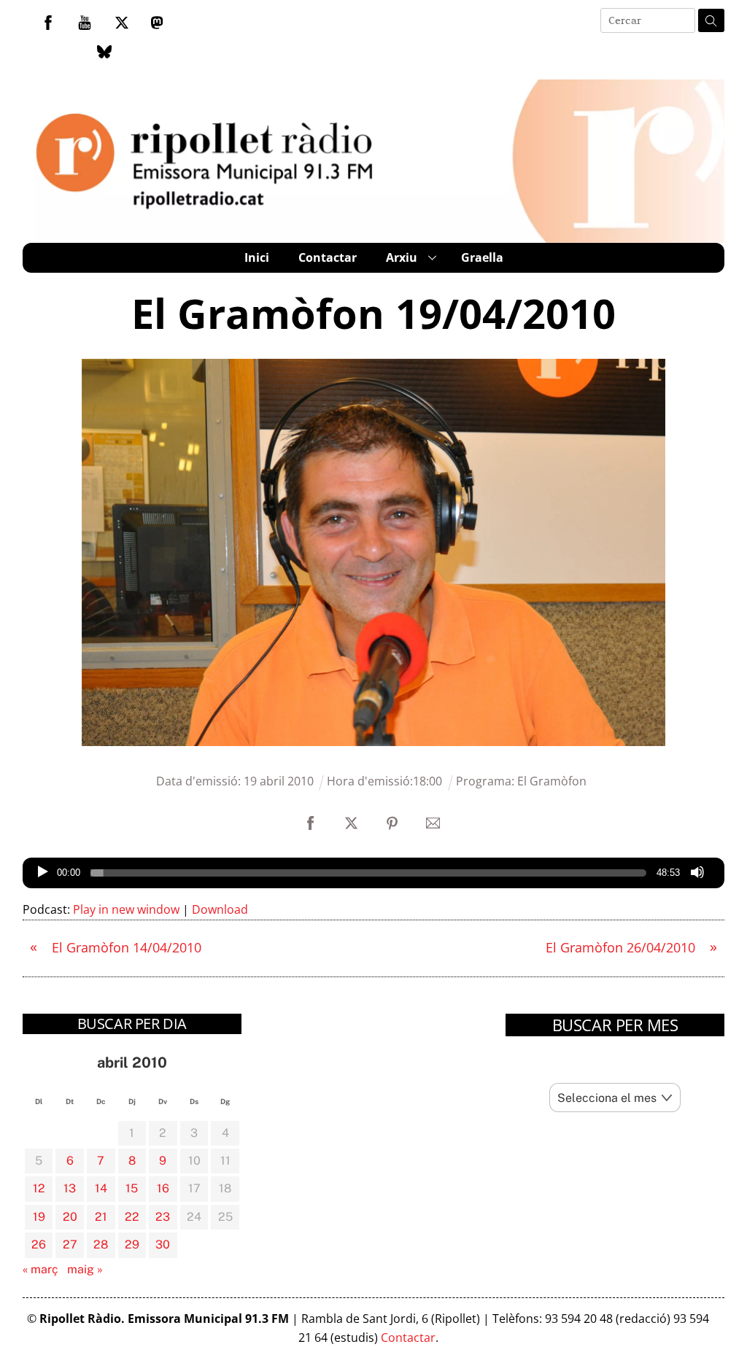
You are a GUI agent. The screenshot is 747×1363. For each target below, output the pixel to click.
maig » (85, 1269)
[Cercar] (711, 20)
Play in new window (126, 909)
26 (38, 1244)
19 (39, 1217)
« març (40, 1269)
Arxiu (401, 257)
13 (69, 1188)
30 (162, 1244)
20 (70, 1217)
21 (101, 1217)
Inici (256, 257)
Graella (482, 257)
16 (163, 1188)
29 (132, 1244)
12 (39, 1188)
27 (70, 1244)
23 (162, 1217)
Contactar (327, 257)
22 (132, 1217)
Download (220, 909)
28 (100, 1244)
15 (131, 1188)
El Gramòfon (552, 781)
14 (101, 1188)
